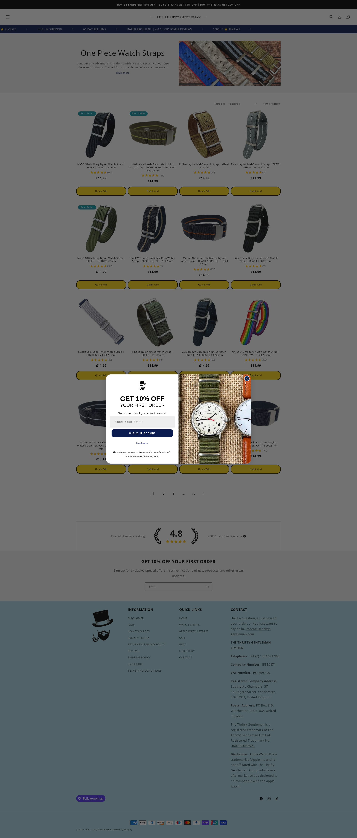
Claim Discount (142, 433)
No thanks (142, 443)
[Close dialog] (247, 378)
